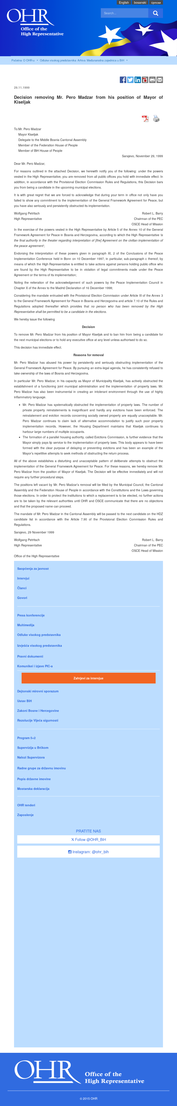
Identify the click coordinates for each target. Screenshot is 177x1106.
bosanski (140, 2)
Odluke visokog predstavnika (58, 60)
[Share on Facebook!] (123, 79)
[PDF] (145, 79)
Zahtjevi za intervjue (88, 678)
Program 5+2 (26, 738)
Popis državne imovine (34, 779)
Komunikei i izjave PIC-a (35, 666)
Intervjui (23, 578)
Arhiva (81, 60)
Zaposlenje (25, 815)
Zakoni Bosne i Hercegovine (38, 710)
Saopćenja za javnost (33, 568)
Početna (16, 60)
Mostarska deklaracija (33, 788)
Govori (22, 597)
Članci (22, 588)
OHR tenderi (26, 805)
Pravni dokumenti (30, 656)
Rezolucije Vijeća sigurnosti (37, 720)
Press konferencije (31, 615)
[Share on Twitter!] (130, 79)
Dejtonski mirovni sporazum (37, 691)
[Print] (152, 79)
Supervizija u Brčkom (32, 747)
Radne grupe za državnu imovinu (41, 768)
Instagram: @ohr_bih (90, 851)
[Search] (155, 13)
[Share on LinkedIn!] (137, 79)
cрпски (156, 2)
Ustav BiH (24, 701)
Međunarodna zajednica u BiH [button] (105, 60)
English (124, 2)
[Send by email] (159, 79)
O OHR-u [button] (29, 60)
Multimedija (25, 625)
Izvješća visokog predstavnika (39, 645)
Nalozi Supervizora (31, 757)
